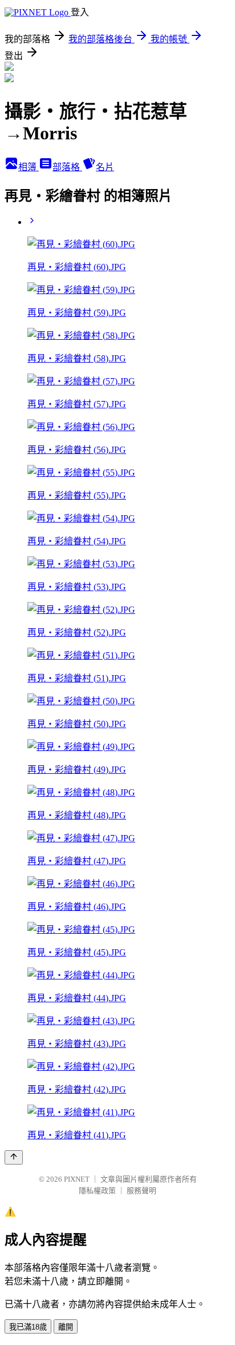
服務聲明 (141, 1190)
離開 (65, 1327)
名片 (105, 167)
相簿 (28, 167)
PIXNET (77, 1179)
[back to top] (14, 1157)
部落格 (67, 167)
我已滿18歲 (28, 1327)
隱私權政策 (97, 1190)
